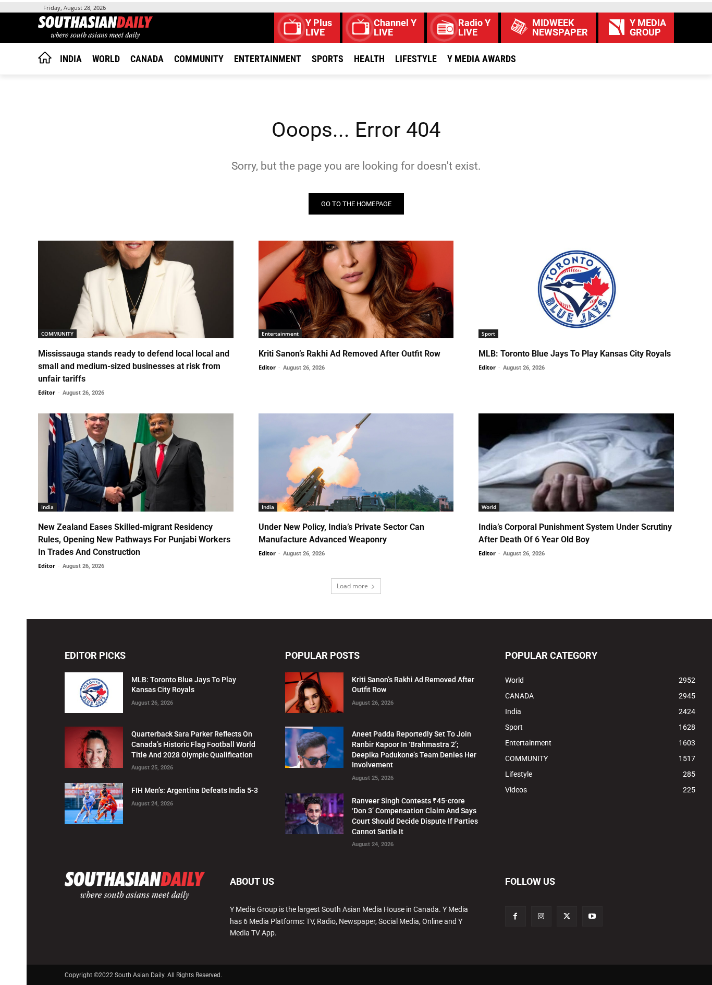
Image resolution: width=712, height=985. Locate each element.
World (489, 507)
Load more (352, 585)
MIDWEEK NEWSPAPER (560, 27)
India (47, 507)
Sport (488, 333)
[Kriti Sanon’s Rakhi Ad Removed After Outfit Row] (356, 289)
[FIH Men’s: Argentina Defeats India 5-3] (94, 803)
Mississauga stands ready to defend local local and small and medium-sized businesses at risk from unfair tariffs (133, 366)
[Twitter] (567, 916)
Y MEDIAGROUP (648, 27)
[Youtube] (592, 916)
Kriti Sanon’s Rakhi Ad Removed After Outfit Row (349, 354)
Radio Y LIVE (474, 27)
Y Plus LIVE (318, 27)
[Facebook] (515, 916)
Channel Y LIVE (395, 27)
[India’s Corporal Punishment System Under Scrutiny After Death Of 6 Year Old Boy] (576, 462)
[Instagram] (541, 916)
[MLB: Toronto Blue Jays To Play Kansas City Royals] (576, 289)
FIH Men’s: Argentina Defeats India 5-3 (194, 790)
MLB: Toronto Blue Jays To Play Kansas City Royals (574, 354)
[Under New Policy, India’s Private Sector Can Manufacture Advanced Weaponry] (356, 462)
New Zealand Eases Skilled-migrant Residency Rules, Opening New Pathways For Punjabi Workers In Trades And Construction (134, 539)
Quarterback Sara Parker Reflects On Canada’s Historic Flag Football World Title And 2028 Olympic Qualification (193, 744)
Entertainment (280, 333)
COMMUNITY (57, 333)
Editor (46, 392)
